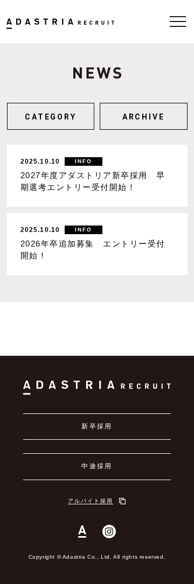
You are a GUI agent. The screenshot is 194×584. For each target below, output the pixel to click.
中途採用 (97, 466)
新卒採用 (97, 426)
